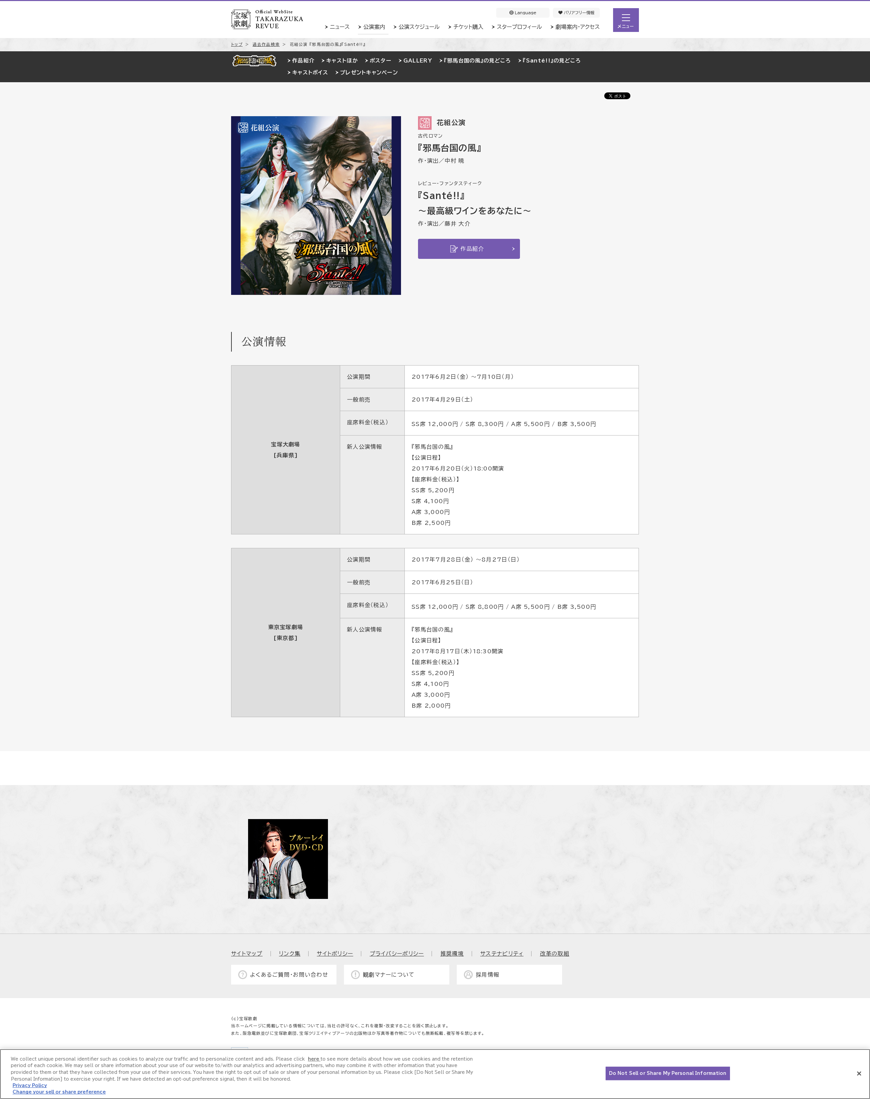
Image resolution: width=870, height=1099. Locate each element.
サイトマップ (247, 953)
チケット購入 (468, 27)
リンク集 (289, 953)
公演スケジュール (419, 27)
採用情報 (487, 974)
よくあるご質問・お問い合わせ (289, 974)
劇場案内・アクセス (578, 27)
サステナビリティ (501, 953)
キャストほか (342, 60)
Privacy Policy (30, 1085)
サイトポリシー (335, 953)
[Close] (859, 1073)
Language (525, 13)
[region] (435, 1074)
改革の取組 (554, 953)
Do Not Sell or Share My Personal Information (668, 1073)
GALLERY (417, 60)
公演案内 (374, 27)
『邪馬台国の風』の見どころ (477, 60)
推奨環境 (452, 953)
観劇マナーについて (389, 974)
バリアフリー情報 (578, 13)
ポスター (381, 60)
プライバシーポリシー (397, 953)
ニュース (340, 27)
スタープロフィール (519, 27)
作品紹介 (303, 60)
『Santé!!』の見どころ (552, 60)
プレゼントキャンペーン (369, 72)
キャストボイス (310, 72)
